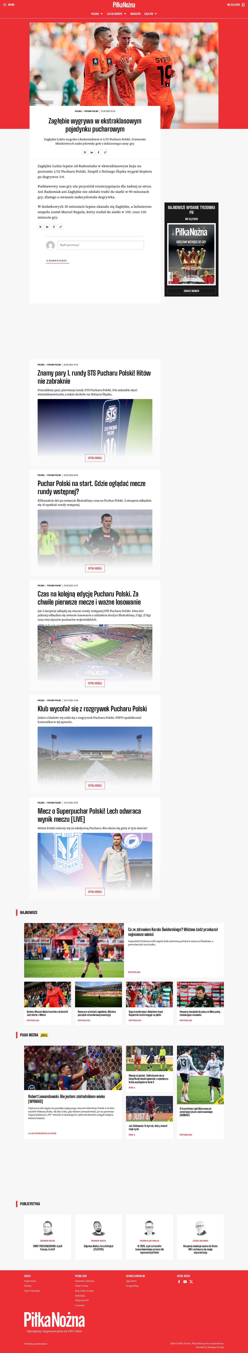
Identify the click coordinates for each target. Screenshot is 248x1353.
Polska (78, 111)
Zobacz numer (191, 290)
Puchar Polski (91, 111)
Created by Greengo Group (210, 1347)
